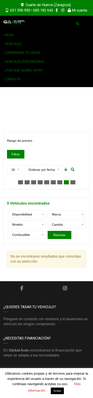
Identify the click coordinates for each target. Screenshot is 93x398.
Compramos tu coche (22, 52)
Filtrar (16, 154)
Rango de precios (19, 140)
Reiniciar (59, 235)
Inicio (9, 35)
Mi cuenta (79, 10)
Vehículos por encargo (24, 61)
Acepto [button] (57, 390)
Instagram (65, 288)
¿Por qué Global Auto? (24, 70)
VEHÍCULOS (13, 44)
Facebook (21, 288)
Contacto (13, 79)
